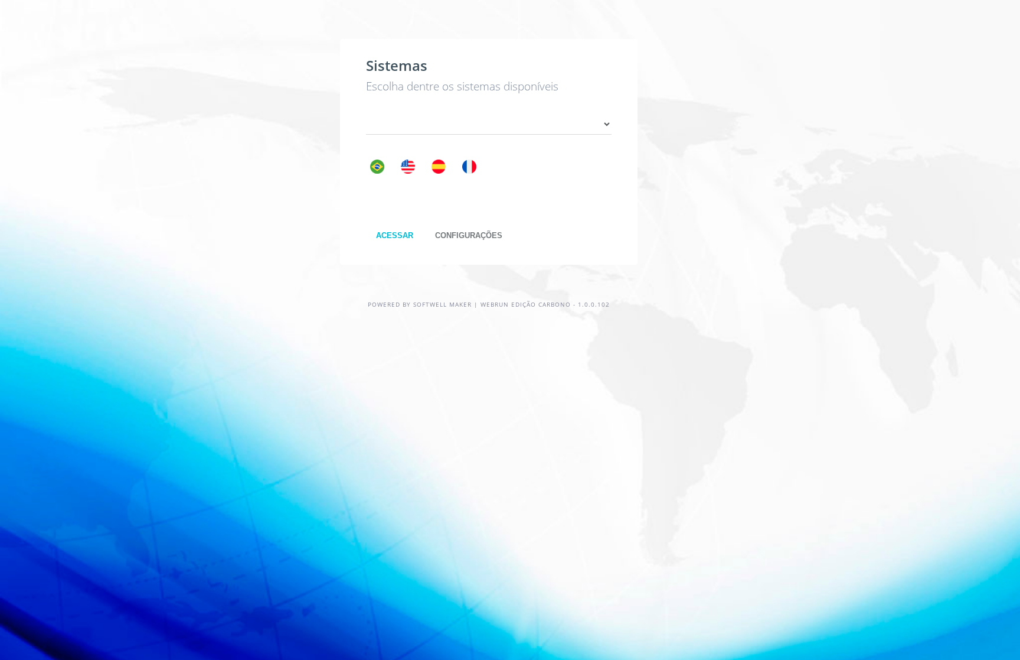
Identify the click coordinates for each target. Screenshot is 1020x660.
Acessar (394, 235)
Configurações (468, 235)
